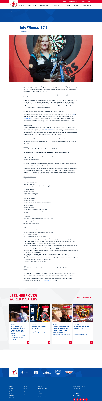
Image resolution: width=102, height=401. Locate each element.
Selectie (11, 393)
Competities (12, 390)
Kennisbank (11, 397)
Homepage (11, 11)
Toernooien (11, 391)
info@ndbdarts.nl (28, 118)
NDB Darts (11, 395)
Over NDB (18, 11)
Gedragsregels (41, 390)
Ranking (11, 388)
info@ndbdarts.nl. (48, 129)
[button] (21, 6)
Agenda (25, 388)
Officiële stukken (27, 391)
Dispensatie (40, 393)
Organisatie (26, 390)
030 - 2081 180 (76, 393)
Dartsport (40, 386)
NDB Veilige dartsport (42, 388)
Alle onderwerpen (27, 394)
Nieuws (25, 11)
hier (26, 107)
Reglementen (41, 391)
